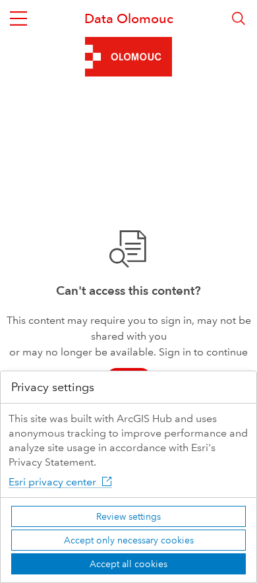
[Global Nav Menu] (18, 18)
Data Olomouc (128, 18)
